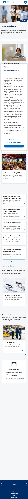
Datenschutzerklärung (9, 73)
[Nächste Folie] (25, 355)
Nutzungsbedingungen (14, 491)
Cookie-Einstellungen (14, 139)
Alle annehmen (14, 146)
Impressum (14, 488)
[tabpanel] (14, 292)
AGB (14, 495)
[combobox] (14, 40)
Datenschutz (14, 490)
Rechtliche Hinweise (14, 493)
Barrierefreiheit (14, 497)
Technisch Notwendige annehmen (14, 142)
